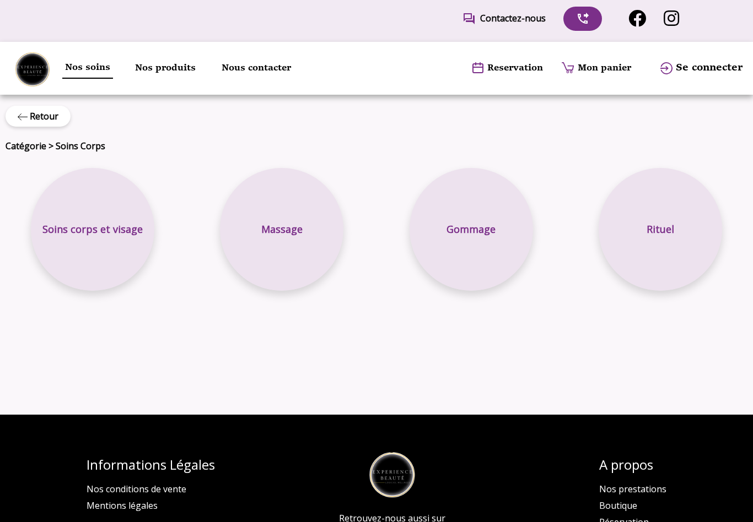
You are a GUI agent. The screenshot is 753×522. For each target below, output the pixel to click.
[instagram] (671, 18)
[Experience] (392, 475)
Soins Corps (80, 146)
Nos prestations (632, 489)
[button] (92, 229)
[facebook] (637, 18)
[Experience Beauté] (32, 68)
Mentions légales (122, 505)
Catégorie (26, 146)
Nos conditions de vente (136, 489)
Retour (43, 116)
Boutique (618, 505)
